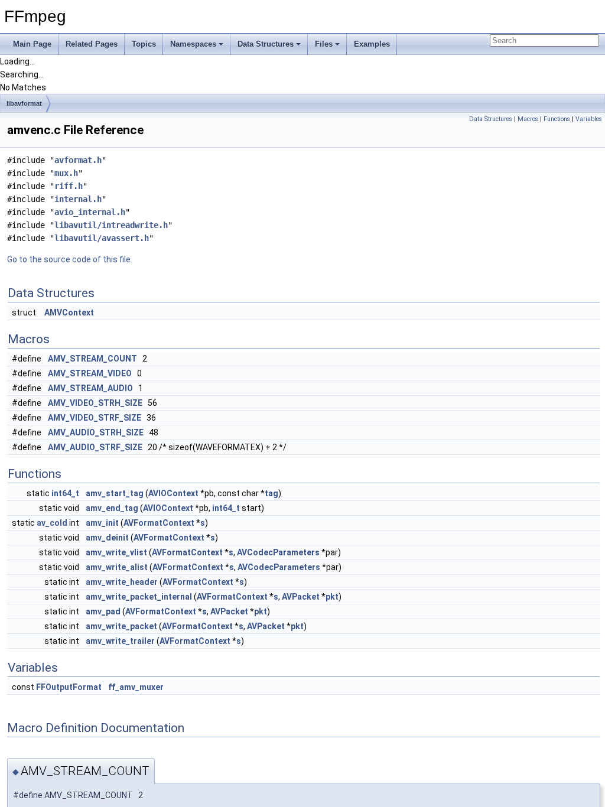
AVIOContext (173, 493)
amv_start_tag (115, 493)
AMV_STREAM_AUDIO (90, 388)
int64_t (65, 493)
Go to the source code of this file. (69, 259)
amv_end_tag (112, 508)
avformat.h (78, 160)
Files (324, 44)
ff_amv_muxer (136, 687)
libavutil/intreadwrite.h (111, 225)
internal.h (78, 199)
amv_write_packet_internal (139, 596)
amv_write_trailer (120, 641)
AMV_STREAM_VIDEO (90, 373)
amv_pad (103, 611)
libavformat (24, 103)
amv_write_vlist (116, 552)
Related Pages (92, 44)
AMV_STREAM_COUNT (92, 358)
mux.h (66, 173)
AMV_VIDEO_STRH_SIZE (95, 403)
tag (271, 493)
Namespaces (193, 44)
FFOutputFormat (69, 687)
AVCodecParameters (278, 552)
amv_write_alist (117, 567)
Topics (144, 44)
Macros (528, 119)
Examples (372, 44)
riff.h (68, 186)
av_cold (52, 523)
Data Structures (266, 44)
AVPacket (301, 596)
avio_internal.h (89, 212)
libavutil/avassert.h (101, 238)
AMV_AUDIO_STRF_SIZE (95, 447)
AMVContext (69, 312)
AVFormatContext (158, 523)
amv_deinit (107, 537)
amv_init (102, 523)
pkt (332, 596)
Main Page (32, 44)
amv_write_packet (121, 626)
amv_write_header (122, 582)
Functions (557, 119)
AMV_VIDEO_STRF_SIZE (94, 417)
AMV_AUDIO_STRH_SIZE (96, 432)
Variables (588, 119)
